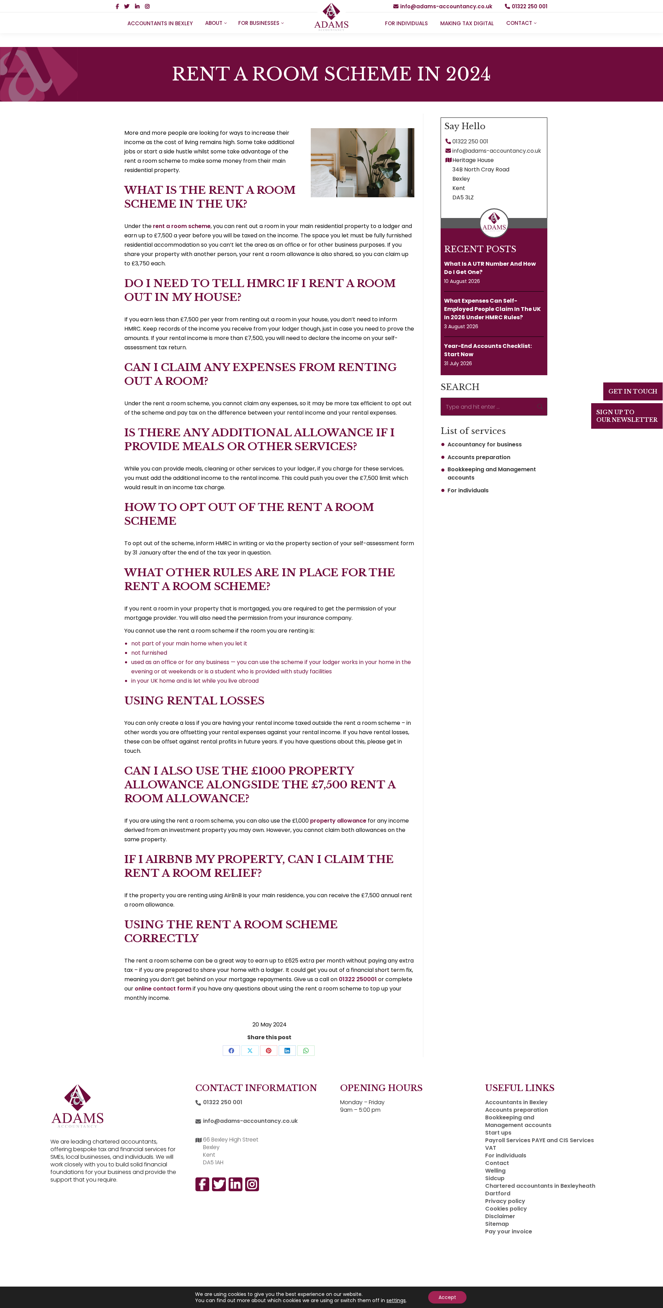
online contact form (163, 989)
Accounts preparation (479, 457)
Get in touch (632, 391)
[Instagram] (650, 870)
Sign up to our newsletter (626, 416)
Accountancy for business (485, 444)
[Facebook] (650, 845)
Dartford (497, 1193)
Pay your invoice (508, 1231)
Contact (497, 1163)
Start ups (498, 1133)
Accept (447, 1297)
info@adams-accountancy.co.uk (446, 6)
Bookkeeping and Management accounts (492, 473)
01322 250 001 (529, 6)
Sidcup (495, 1178)
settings (396, 1300)
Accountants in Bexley (516, 1102)
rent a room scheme (182, 226)
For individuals (468, 490)
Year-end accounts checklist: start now (488, 350)
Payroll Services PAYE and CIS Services (539, 1140)
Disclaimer (500, 1216)
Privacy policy (505, 1201)
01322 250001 (358, 979)
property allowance (338, 821)
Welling (495, 1171)
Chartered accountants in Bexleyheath (540, 1186)
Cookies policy (506, 1209)
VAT (490, 1148)
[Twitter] (650, 918)
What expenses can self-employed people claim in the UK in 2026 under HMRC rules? (492, 309)
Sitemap (497, 1224)
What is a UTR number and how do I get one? (490, 268)
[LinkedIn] (650, 894)
